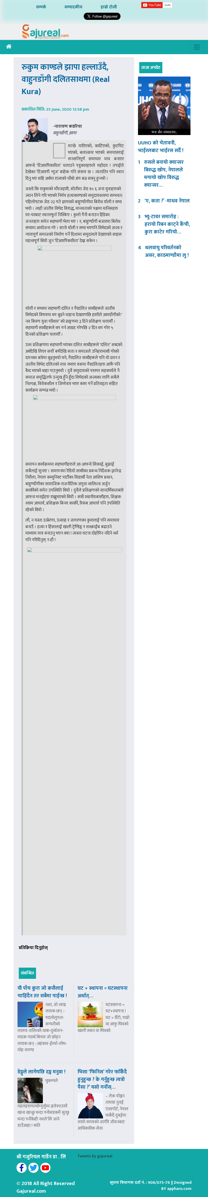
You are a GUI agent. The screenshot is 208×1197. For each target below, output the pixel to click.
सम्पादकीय (73, 7)
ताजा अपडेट (150, 67)
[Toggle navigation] (197, 47)
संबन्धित (27, 973)
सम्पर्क (41, 7)
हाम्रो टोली (109, 7)
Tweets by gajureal (94, 1156)
